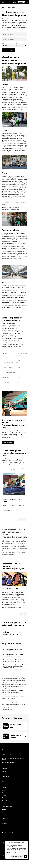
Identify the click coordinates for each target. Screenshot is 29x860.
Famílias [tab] (13, 469)
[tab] (26, 469)
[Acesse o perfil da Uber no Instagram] (9, 833)
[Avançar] (24, 519)
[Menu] (27, 2)
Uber (3, 2)
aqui (15, 852)
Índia (3, 7)
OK (25, 856)
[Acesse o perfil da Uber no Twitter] (12, 833)
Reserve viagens (7, 442)
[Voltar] (20, 519)
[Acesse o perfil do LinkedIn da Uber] (2, 833)
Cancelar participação (16, 856)
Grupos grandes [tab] (6, 469)
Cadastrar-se (21, 2)
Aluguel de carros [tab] (20, 469)
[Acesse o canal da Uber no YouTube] (6, 833)
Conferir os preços (8, 50)
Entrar (14, 2)
